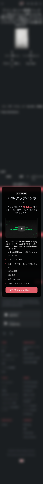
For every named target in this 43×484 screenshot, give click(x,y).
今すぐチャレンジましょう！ (21, 290)
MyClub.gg (27, 207)
